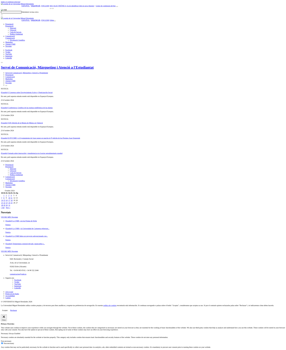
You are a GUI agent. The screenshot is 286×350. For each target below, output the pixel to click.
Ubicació (13, 30)
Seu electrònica (58, 6)
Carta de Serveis (15, 32)
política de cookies (109, 305)
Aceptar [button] (5, 310)
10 (9, 198)
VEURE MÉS (9, 217)
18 (12, 200)
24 (9, 203)
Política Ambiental (16, 34)
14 (2, 200)
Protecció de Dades (12, 294)
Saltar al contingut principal (10, 2)
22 (4, 203)
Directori (13, 28)
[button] (9, 26)
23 (7, 203)
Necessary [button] (4, 333)
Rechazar (13, 310)
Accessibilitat (10, 296)
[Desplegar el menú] (53, 8)
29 (4, 205)
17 (9, 200)
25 (12, 203)
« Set (2, 208)
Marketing (9, 42)
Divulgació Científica (17, 40)
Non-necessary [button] (6, 341)
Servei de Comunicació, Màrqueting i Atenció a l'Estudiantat (47, 67)
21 (2, 203)
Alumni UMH (10, 44)
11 (11, 198)
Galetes (8, 298)
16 (7, 200)
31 (9, 205)
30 (7, 205)
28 (2, 205)
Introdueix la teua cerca (30, 12)
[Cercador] (117, 6)
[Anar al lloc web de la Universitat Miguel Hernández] (17, 4)
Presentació (9, 24)
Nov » (8, 208)
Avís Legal (9, 292)
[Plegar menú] (2, 62)
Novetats (8, 46)
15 (4, 200)
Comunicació (10, 36)
